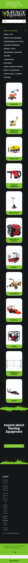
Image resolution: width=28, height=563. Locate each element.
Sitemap (21, 547)
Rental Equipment (11, 31)
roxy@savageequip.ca (12, 533)
